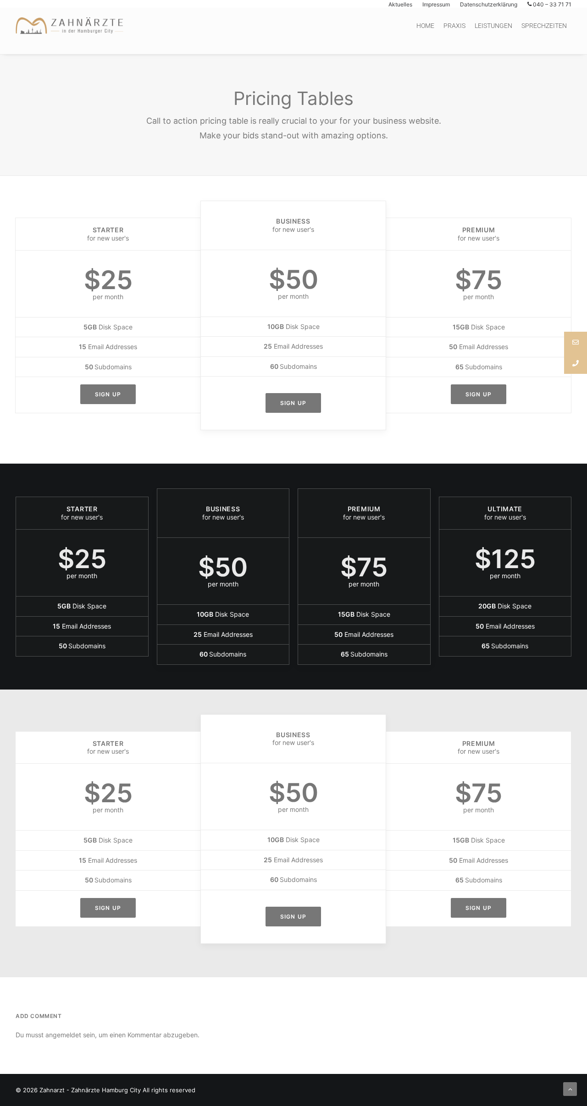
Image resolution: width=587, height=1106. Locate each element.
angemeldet (63, 1035)
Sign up (108, 394)
